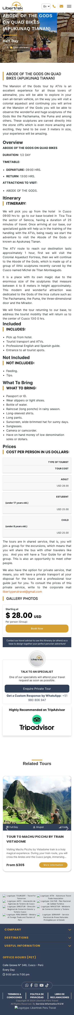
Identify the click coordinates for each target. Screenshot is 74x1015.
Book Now (37, 628)
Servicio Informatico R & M (49, 1003)
